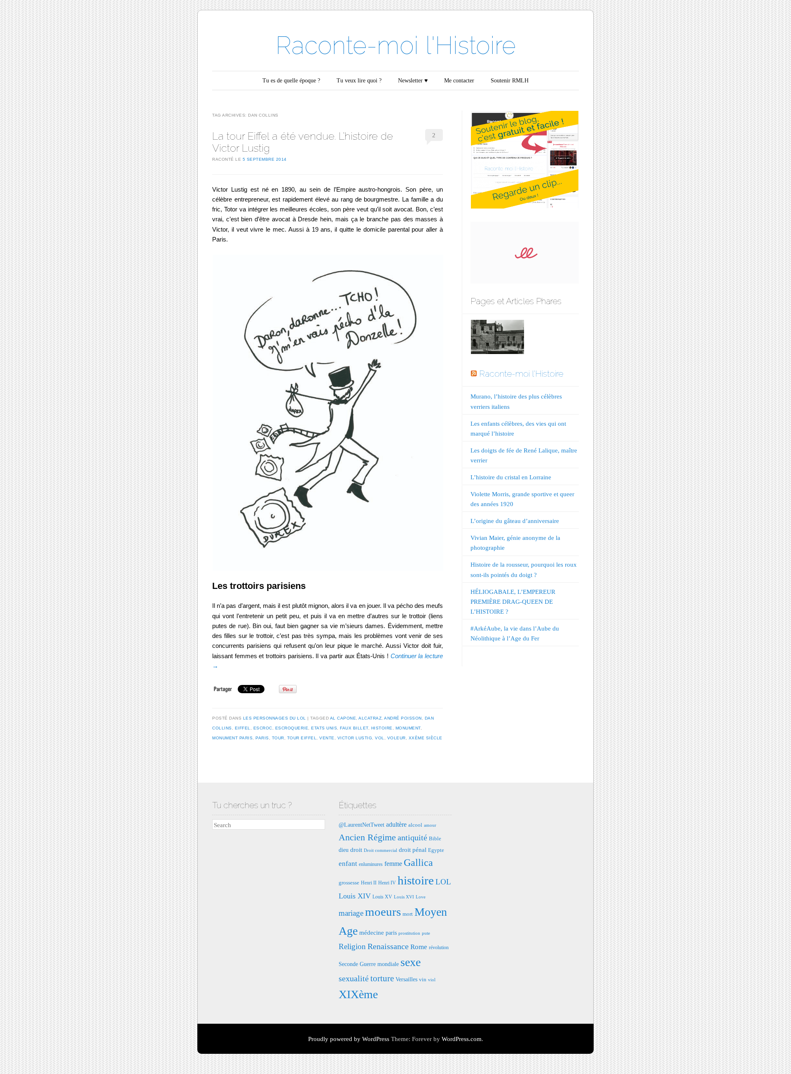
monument (408, 728)
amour (430, 825)
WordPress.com (462, 1039)
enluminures (371, 864)
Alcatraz (369, 718)
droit (356, 849)
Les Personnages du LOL (274, 718)
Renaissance (388, 946)
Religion (352, 946)
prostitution (409, 933)
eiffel (242, 728)
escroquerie (292, 728)
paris (262, 738)
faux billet (354, 728)
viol (431, 980)
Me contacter (459, 80)
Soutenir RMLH (510, 80)
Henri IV (387, 883)
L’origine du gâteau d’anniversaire (514, 521)
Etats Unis (324, 728)
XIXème (358, 994)
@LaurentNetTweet (361, 824)
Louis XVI (404, 897)
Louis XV (382, 897)
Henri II (369, 883)
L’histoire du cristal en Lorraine (510, 477)
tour (278, 738)
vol (379, 738)
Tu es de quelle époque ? (291, 80)
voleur (396, 738)
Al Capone (343, 718)
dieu (344, 850)
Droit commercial (380, 850)
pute (426, 933)
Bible (435, 838)
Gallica (418, 862)
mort (408, 914)
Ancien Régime (367, 837)
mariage (351, 913)
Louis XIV (355, 896)
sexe (410, 962)
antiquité (412, 837)
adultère (396, 824)
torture (382, 978)
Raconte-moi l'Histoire (396, 45)
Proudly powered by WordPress (348, 1039)
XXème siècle (425, 738)
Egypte (436, 850)
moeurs (383, 911)
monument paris (232, 738)
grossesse (349, 882)
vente (327, 738)
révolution (439, 947)
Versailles (406, 979)
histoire (382, 728)
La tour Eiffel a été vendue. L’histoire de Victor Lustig (302, 142)
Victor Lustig (354, 738)
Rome (418, 947)
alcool (415, 825)
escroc (262, 728)
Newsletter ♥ (413, 80)
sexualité (354, 978)
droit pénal (412, 849)
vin (422, 979)
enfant (348, 864)
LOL (443, 881)
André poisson (403, 718)
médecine (371, 932)
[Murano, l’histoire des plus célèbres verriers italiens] (497, 338)
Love (421, 897)
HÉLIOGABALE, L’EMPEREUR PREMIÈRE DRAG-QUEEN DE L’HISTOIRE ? (512, 602)
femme (393, 863)
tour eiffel (302, 738)
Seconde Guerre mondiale (369, 964)
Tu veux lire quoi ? (359, 80)
